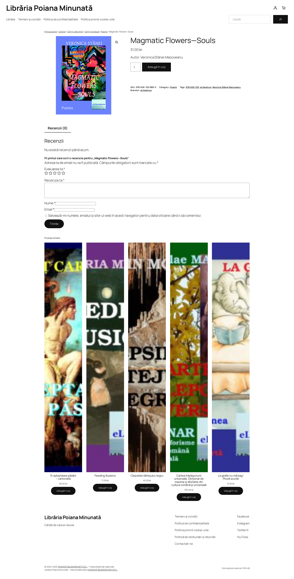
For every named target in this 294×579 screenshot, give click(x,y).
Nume (49, 203)
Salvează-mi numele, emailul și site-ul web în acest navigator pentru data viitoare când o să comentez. (125, 215)
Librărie (62, 31)
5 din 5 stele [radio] (63, 173)
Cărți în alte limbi (75, 31)
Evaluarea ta (54, 169)
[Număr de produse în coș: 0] (283, 8)
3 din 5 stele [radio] (55, 173)
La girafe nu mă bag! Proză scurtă (230, 477)
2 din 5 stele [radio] (50, 173)
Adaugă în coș (156, 67)
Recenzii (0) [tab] (58, 128)
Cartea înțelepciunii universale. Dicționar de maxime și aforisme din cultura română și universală (188, 480)
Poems (104, 31)
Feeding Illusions (105, 475)
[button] (116, 42)
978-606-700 (192, 87)
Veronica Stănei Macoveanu (226, 87)
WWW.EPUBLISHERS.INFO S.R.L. (73, 566)
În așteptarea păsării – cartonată (63, 477)
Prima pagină (50, 31)
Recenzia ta (54, 180)
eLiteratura (205, 87)
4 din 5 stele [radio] (59, 173)
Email (49, 209)
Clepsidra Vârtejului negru (147, 475)
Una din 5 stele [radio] (46, 173)
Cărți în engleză (91, 31)
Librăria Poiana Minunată (49, 8)
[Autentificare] (275, 8)
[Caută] (280, 19)
